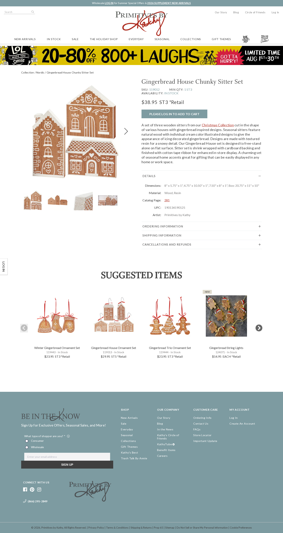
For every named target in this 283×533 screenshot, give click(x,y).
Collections (190, 39)
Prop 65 (158, 527)
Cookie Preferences (241, 527)
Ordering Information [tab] (162, 226)
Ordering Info (202, 417)
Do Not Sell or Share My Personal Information (202, 527)
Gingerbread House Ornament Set (113, 348)
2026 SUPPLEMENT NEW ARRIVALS (169, 3)
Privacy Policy (96, 527)
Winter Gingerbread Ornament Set (57, 348)
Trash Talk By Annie (134, 458)
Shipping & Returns (141, 527)
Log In (275, 12)
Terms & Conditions (117, 527)
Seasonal (162, 39)
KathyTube (164, 444)
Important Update (205, 441)
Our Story (221, 12)
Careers (162, 455)
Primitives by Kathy (52, 527)
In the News (165, 429)
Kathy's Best (129, 452)
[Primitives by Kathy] (90, 500)
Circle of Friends (255, 12)
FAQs (197, 429)
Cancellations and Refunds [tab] (166, 244)
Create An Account (242, 423)
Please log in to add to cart (174, 114)
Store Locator (202, 435)
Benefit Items (166, 450)
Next (259, 328)
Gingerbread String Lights (226, 348)
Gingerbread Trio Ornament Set (170, 348)
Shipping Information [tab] (161, 235)
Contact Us (200, 423)
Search (32, 12)
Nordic (40, 72)
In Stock (54, 39)
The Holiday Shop (104, 39)
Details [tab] (149, 176)
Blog (236, 12)
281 (167, 200)
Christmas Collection (218, 125)
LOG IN (109, 3)
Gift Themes (221, 39)
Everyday (136, 39)
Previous (24, 328)
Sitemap (169, 527)
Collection (27, 72)
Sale (75, 39)
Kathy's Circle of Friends (168, 436)
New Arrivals (25, 39)
